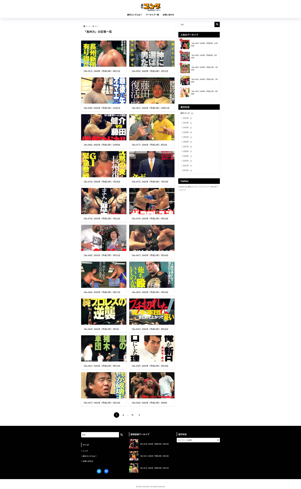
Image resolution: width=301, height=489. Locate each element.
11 (132, 415)
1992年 (187, 122)
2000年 (187, 160)
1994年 (187, 132)
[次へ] (139, 415)
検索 (217, 24)
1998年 (187, 151)
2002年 (187, 170)
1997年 (187, 146)
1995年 (187, 137)
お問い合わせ (168, 14)
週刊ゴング (186, 113)
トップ (85, 451)
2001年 (187, 165)
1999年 (187, 156)
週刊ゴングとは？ (134, 14)
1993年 (187, 127)
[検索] (121, 434)
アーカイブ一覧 (152, 14)
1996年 (187, 141)
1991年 (187, 118)
